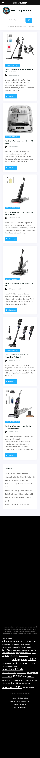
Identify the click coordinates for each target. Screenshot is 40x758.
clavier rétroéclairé (19, 647)
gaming (34, 653)
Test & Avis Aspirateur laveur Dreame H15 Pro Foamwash (20, 213)
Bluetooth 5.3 (31, 641)
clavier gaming (25, 644)
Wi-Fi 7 (34, 680)
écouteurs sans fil (28, 688)
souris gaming (32, 673)
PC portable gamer (12, 666)
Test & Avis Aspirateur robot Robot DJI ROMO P (19, 142)
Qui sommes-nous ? (20, 707)
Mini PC (32, 659)
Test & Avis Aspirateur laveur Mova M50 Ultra (19, 285)
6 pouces (4, 638)
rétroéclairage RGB (21, 673)
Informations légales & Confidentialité (18, 477)
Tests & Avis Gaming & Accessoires (17, 491)
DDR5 (29, 647)
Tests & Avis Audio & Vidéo (14, 480)
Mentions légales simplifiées (20, 698)
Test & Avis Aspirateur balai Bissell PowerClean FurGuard (17, 356)
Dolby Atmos (7, 650)
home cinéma (23, 656)
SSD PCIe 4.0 (30, 677)
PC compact (32, 663)
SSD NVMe (19, 676)
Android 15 (10, 638)
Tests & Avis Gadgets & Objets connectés (19, 484)
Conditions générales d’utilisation (20, 701)
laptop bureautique (6, 659)
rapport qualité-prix (12, 669)
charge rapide (15, 644)
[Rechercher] (28, 20)
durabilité (24, 650)
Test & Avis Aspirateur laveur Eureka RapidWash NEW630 (18, 427)
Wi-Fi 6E (28, 680)
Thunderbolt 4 (14, 680)
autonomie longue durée (14, 641)
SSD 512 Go (7, 677)
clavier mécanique (6, 647)
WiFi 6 (4, 683)
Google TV (5, 656)
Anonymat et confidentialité (20, 704)
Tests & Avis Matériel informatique (17, 494)
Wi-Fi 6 (23, 680)
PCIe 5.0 (4, 666)
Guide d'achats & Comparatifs (15, 474)
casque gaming (6, 644)
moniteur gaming (20, 663)
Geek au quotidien (21, 10)
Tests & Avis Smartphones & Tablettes (18, 497)
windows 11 (12, 683)
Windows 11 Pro (12, 687)
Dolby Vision (17, 650)
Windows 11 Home (24, 683)
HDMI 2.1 (14, 656)
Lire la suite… (11, 96)
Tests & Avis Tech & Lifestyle (13, 65)
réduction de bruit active (9, 673)
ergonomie (32, 650)
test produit (5, 680)
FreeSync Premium (8, 653)
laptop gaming (19, 659)
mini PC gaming (6, 663)
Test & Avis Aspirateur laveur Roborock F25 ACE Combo (19, 71)
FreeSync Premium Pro (23, 653)
